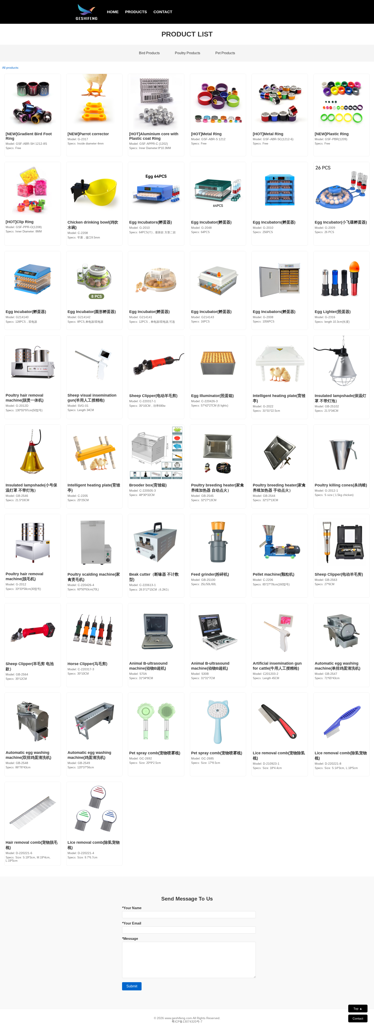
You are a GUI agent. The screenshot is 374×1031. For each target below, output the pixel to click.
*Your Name (132, 908)
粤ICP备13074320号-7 (187, 1021)
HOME (113, 12)
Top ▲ (357, 1008)
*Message (130, 938)
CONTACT (162, 12)
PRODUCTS (136, 12)
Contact (358, 1018)
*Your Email (131, 923)
